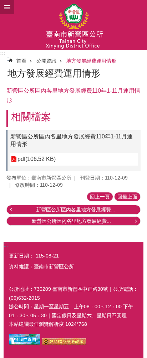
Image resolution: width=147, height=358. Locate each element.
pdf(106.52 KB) (36, 159)
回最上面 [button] (127, 197)
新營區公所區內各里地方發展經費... (75, 209)
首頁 (21, 61)
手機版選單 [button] (7, 7)
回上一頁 (100, 197)
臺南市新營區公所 (73, 25)
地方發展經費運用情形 (91, 61)
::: (2, 53)
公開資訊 (46, 61)
